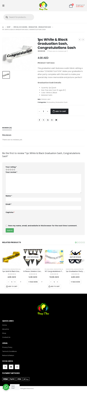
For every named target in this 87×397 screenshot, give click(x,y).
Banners (7, 269)
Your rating (11, 167)
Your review (11, 172)
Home (4, 325)
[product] (32, 257)
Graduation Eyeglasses (60, 269)
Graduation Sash (61, 102)
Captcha (10, 212)
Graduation (51, 102)
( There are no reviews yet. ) (57, 51)
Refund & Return (8, 355)
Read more (12, 282)
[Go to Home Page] (3, 27)
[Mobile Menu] (4, 6)
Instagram (17, 367)
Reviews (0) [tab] (7, 128)
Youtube (11, 367)
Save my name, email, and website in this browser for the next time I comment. (42, 226)
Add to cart (60, 111)
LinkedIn (48, 120)
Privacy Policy (7, 347)
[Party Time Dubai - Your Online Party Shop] (43, 5)
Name (9, 196)
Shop (4, 333)
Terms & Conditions (9, 351)
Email (56, 120)
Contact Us (6, 337)
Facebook (39, 120)
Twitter (43, 120)
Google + (52, 120)
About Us (5, 329)
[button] (76, 242)
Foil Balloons (27, 269)
